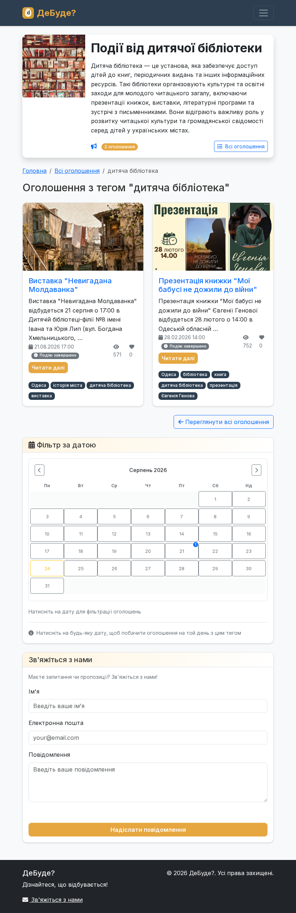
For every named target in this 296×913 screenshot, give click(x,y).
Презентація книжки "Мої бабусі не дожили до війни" (207, 285)
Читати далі (48, 367)
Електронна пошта (56, 722)
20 (148, 551)
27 (148, 568)
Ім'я (34, 691)
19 (114, 551)
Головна (34, 170)
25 (81, 568)
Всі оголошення (244, 146)
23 (249, 551)
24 (47, 568)
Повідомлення (49, 754)
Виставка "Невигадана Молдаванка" (70, 285)
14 (181, 534)
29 (215, 568)
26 (114, 568)
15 (215, 534)
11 (81, 534)
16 (249, 534)
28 (181, 568)
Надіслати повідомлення (148, 829)
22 (215, 551)
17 (47, 551)
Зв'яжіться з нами (56, 899)
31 (47, 586)
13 (148, 534)
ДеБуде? (56, 13)
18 (80, 551)
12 (114, 534)
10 (47, 534)
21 (187, 548)
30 (249, 568)
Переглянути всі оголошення (226, 421)
